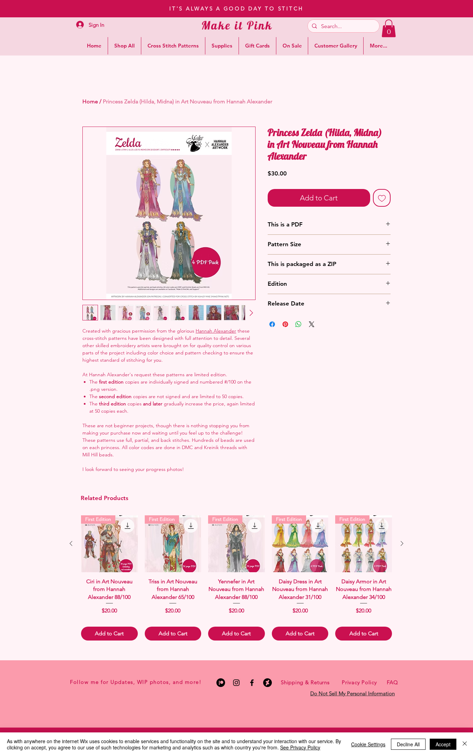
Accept (443, 744)
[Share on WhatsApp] (298, 324)
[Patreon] (220, 682)
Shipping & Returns (305, 682)
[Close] (465, 744)
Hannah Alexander (216, 331)
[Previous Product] (71, 543)
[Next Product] (402, 543)
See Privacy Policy (300, 747)
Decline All (408, 744)
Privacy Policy (359, 682)
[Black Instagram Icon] (236, 682)
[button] (388, 28)
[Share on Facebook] (272, 324)
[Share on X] (311, 324)
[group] (236, 578)
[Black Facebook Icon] (252, 682)
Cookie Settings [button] (368, 744)
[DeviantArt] (267, 682)
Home (90, 101)
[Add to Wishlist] (382, 198)
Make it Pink (237, 25)
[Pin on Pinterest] (285, 324)
